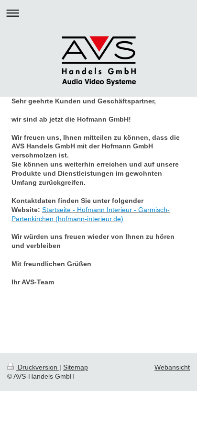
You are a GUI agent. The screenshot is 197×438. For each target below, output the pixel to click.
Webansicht (172, 367)
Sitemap (75, 367)
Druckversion (37, 367)
